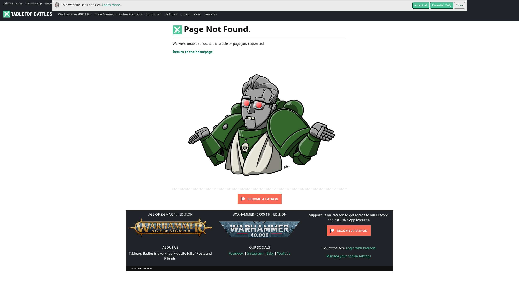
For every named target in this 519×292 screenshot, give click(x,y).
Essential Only (441, 5)
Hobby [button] (170, 14)
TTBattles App (33, 3)
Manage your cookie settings (348, 256)
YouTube (283, 253)
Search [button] (209, 14)
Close (459, 5)
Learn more (111, 5)
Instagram (255, 253)
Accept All (421, 5)
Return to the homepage (193, 51)
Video (185, 14)
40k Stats (50, 3)
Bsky (270, 253)
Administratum (13, 3)
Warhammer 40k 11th (74, 14)
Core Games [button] (104, 14)
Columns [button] (152, 14)
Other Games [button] (129, 14)
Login (197, 14)
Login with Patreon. (361, 248)
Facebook (236, 253)
